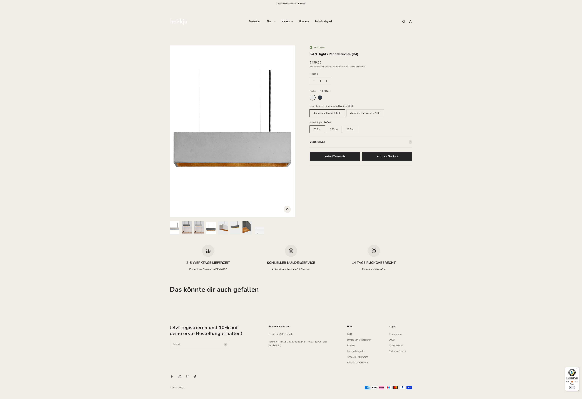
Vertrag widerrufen (357, 362)
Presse (351, 345)
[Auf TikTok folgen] (195, 376)
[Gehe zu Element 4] (211, 228)
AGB (392, 340)
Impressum (395, 334)
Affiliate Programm (357, 357)
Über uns (304, 21)
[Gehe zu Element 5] (223, 228)
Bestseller (255, 21)
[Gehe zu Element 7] (247, 228)
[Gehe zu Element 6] (235, 228)
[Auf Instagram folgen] (179, 376)
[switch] (572, 387)
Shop (269, 21)
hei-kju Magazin (324, 21)
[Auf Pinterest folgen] (187, 376)
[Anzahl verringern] (314, 81)
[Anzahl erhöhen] (326, 81)
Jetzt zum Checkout (387, 156)
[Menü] (577, 369)
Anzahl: (314, 73)
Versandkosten (328, 66)
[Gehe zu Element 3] (199, 228)
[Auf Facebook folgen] (172, 376)
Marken (285, 21)
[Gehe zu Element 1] (174, 228)
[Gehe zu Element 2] (187, 228)
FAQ (349, 334)
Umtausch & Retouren (359, 340)
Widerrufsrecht (397, 351)
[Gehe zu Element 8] (259, 231)
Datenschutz (396, 345)
